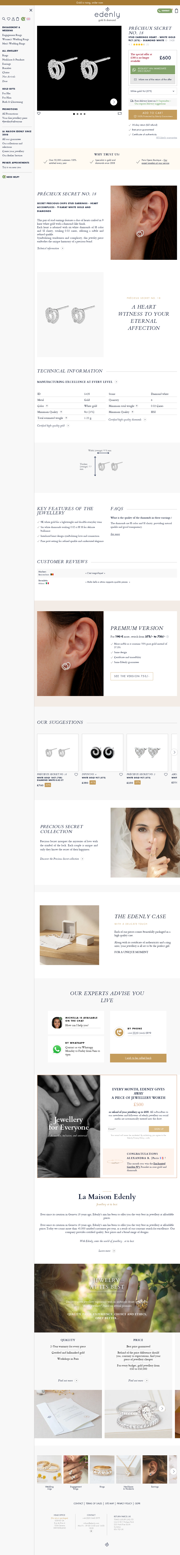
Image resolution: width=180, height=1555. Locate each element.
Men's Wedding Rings (13, 43)
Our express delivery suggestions (150, 103)
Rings (5, 55)
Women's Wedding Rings (15, 39)
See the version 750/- (131, 676)
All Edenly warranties (166, 137)
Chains (5, 72)
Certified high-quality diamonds (124, 420)
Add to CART (155, 114)
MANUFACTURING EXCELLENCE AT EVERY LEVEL (75, 382)
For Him (6, 97)
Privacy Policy (124, 1503)
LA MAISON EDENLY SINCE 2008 (16, 133)
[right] (113, 102)
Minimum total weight (123, 406)
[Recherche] (4, 19)
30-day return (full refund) (144, 124)
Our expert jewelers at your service (155, 162)
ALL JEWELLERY (10, 51)
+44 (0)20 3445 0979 (139, 1033)
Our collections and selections (12, 145)
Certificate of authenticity (144, 134)
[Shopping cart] (18, 19)
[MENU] (31, 11)
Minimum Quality (48, 412)
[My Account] (14, 19)
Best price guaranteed (143, 129)
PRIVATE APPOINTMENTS (15, 163)
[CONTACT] (23, 19)
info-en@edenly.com (91, 1523)
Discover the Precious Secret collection (59, 859)
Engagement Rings (12, 35)
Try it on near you (11, 167)
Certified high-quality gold (51, 426)
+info (147, 1138)
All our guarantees (11, 139)
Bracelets (6, 68)
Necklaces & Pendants (13, 59)
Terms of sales (94, 1503)
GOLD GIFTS (8, 89)
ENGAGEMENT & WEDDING (11, 29)
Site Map (109, 1503)
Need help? (13, 177)
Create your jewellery (13, 151)
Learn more (104, 1251)
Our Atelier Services (12, 155)
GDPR (137, 1503)
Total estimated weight (50, 418)
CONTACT (78, 1503)
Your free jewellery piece (14, 119)
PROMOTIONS (10, 109)
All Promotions (10, 113)
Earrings (6, 64)
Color (40, 406)
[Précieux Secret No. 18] (79, 68)
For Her (6, 93)
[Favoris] (9, 19)
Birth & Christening (12, 102)
